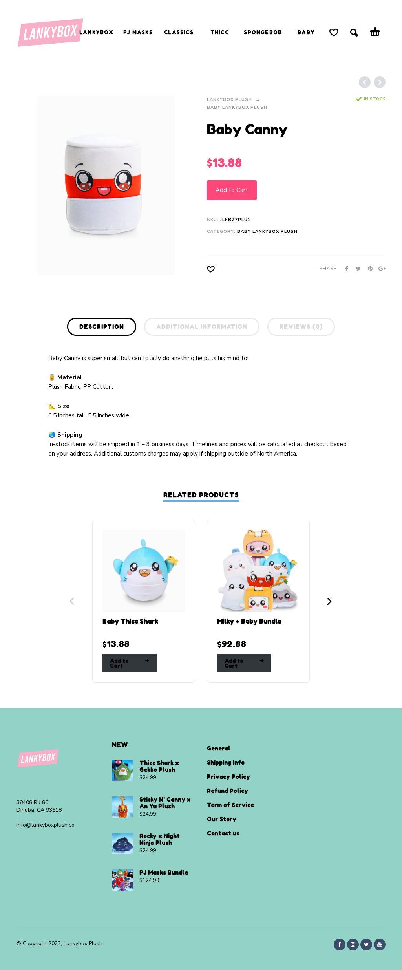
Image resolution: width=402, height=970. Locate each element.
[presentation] (31, 185)
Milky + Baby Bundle (249, 621)
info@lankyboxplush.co (45, 825)
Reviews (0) (301, 326)
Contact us (223, 833)
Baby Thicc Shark (130, 621)
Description (101, 326)
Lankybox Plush (229, 99)
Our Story (221, 819)
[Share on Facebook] (344, 269)
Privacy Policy (228, 776)
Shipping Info (226, 762)
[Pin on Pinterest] (368, 269)
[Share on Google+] (380, 269)
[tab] (101, 328)
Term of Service (230, 805)
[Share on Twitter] (356, 269)
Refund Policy (227, 790)
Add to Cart (232, 190)
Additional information (201, 326)
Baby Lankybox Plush (237, 107)
